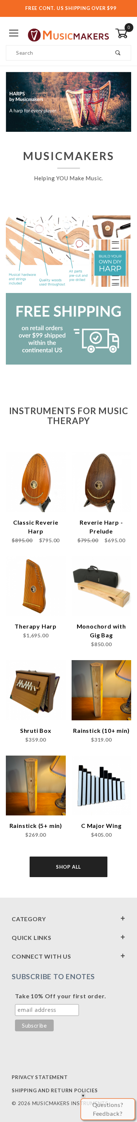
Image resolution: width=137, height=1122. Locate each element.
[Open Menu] (14, 33)
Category (29, 918)
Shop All (68, 867)
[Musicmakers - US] (68, 33)
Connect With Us (41, 956)
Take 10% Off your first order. (60, 995)
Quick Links (32, 937)
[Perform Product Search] (118, 53)
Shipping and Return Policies (55, 1090)
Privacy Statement (40, 1077)
